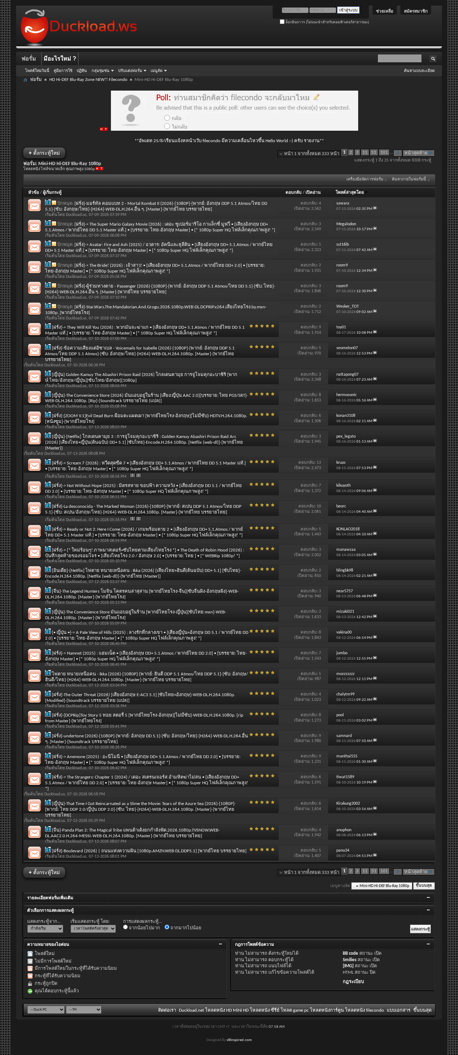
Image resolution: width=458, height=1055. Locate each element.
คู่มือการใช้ (63, 70)
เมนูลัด (156, 70)
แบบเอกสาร (398, 1010)
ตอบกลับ (294, 193)
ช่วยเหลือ (384, 11)
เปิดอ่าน (313, 193)
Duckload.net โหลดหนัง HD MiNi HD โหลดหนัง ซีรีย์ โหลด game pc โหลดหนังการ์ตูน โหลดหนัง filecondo (281, 1010)
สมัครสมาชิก (416, 11)
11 (364, 152)
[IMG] (348, 966)
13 (319, 463)
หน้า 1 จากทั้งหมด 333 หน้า (311, 153)
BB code (350, 953)
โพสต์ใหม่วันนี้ (37, 70)
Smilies (349, 960)
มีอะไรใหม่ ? (60, 59)
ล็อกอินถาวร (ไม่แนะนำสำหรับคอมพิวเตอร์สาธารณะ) (326, 22)
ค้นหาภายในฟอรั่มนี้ (409, 180)
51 (373, 152)
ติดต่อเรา (167, 1010)
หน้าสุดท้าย (416, 153)
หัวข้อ (33, 193)
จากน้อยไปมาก (144, 928)
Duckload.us (76, 215)
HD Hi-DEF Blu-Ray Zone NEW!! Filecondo (88, 79)
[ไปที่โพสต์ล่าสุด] (375, 209)
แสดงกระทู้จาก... (43, 921)
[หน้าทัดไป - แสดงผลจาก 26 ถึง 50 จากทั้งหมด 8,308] (397, 153)
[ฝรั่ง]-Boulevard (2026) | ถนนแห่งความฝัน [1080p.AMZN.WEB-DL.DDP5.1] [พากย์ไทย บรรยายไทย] (149, 851)
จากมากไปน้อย (185, 928)
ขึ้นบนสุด (424, 886)
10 (319, 506)
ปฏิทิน (82, 70)
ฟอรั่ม (28, 59)
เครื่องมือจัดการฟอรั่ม (364, 180)
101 (384, 152)
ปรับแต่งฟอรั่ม (130, 70)
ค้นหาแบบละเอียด (419, 70)
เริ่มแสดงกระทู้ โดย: (90, 921)
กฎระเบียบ (353, 981)
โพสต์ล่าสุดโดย (350, 193)
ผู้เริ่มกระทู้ (52, 193)
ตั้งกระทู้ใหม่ (44, 153)
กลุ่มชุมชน (100, 70)
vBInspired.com (239, 1040)
